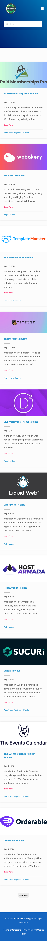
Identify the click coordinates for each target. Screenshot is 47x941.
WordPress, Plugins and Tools (16, 133)
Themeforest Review (15, 338)
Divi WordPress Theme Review (21, 422)
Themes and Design (12, 300)
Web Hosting (9, 544)
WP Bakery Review (14, 175)
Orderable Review (14, 840)
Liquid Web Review (14, 504)
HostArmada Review (15, 588)
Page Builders (9, 215)
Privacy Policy (29, 930)
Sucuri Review (12, 670)
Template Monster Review (19, 257)
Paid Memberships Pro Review (21, 93)
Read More (8, 125)
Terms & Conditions (12, 930)
